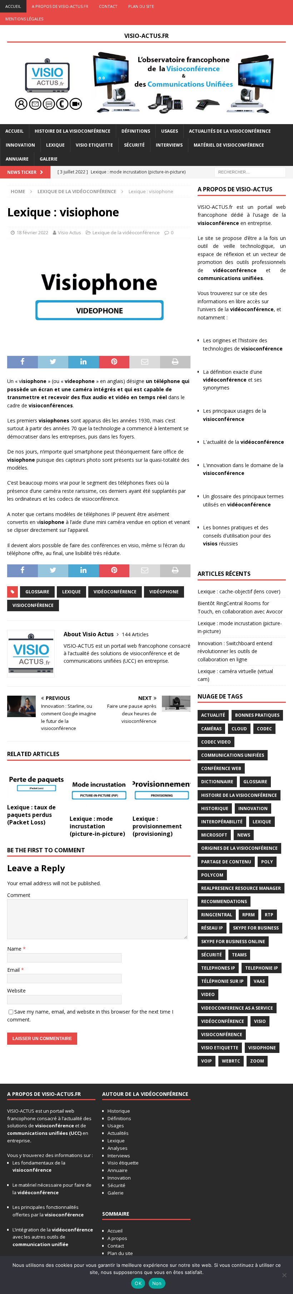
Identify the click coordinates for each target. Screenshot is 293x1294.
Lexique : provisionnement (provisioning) (157, 826)
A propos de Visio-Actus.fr (60, 6)
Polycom (212, 875)
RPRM (248, 915)
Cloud (239, 729)
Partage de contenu (226, 862)
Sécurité (134, 145)
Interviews (169, 145)
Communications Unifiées (232, 755)
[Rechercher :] (250, 171)
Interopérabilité (222, 822)
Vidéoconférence (115, 592)
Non (157, 1283)
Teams (239, 955)
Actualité (213, 715)
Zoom (257, 1061)
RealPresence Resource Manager (241, 888)
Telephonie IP (261, 968)
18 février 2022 (32, 232)
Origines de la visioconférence (239, 848)
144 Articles (135, 634)
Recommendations (224, 901)
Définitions (135, 131)
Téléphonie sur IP (222, 981)
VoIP (206, 1061)
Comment (18, 895)
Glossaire (37, 592)
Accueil (13, 6)
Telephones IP (218, 968)
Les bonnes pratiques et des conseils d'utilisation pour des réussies (237, 535)
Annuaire (17, 159)
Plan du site (141, 6)
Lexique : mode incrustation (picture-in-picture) (97, 826)
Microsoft (214, 835)
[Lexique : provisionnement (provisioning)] (162, 790)
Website (16, 990)
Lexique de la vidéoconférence (126, 232)
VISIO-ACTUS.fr (215, 207)
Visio (260, 1021)
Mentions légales (24, 18)
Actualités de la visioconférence (230, 131)
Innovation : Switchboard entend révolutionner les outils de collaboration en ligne (235, 651)
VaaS (259, 981)
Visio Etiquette (94, 145)
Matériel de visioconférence (229, 145)
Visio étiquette (123, 1163)
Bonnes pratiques (257, 715)
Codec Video (216, 742)
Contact (108, 6)
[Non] (284, 1275)
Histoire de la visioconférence (72, 131)
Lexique (55, 145)
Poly (267, 862)
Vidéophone (164, 592)
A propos (117, 1238)
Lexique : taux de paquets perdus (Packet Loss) (31, 814)
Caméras (211, 729)
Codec (264, 729)
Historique (214, 808)
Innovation (20, 145)
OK (138, 1283)
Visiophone (262, 1048)
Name (15, 948)
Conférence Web (221, 768)
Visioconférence (33, 605)
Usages (169, 131)
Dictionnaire (217, 782)
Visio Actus (69, 232)
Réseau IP (212, 928)
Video (208, 994)
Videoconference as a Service (237, 1008)
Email (14, 969)
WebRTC (231, 1061)
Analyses (118, 1148)
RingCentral (216, 915)
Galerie (49, 159)
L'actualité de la (243, 441)
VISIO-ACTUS (20, 1111)
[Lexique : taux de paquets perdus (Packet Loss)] (36, 784)
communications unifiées (37, 1133)
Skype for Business (256, 928)
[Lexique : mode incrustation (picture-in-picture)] (99, 790)
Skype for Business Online (233, 941)
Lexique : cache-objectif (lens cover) (239, 591)
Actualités (118, 1133)
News (243, 835)
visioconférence (218, 223)
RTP (269, 915)
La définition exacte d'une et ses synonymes (232, 379)
